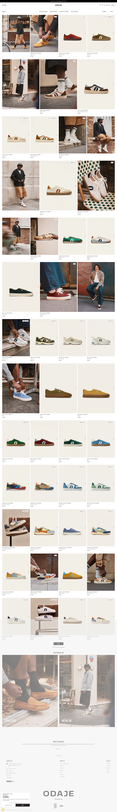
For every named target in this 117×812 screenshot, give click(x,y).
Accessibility (62, 776)
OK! (23, 805)
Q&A (9, 775)
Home (56, 755)
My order (61, 765)
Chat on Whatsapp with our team (14, 765)
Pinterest (108, 768)
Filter (111, 11)
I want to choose (8, 805)
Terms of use (15, 810)
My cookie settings (28, 810)
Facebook (108, 763)
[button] (2, 809)
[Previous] (31, 33)
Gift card (61, 770)
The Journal (62, 768)
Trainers (3, 11)
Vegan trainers (53, 11)
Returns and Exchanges (11, 773)
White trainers (74, 11)
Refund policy (9, 777)
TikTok (108, 770)
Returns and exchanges (64, 763)
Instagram (108, 765)
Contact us (10, 771)
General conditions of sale (7, 810)
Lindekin (108, 772)
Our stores (62, 774)
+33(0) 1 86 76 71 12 (12, 768)
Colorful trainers (64, 11)
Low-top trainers (43, 11)
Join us (61, 772)
